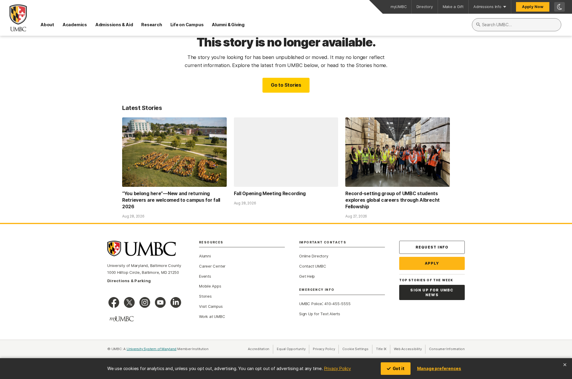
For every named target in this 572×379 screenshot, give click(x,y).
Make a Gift (453, 6)
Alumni (205, 256)
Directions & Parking (129, 280)
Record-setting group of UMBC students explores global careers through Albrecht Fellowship (392, 200)
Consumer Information (447, 349)
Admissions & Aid (114, 24)
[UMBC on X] (129, 302)
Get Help (307, 276)
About (47, 24)
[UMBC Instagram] (144, 302)
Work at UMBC (212, 316)
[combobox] (516, 24)
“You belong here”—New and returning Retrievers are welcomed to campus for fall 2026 (171, 200)
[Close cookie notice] (565, 365)
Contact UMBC (312, 266)
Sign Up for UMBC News (431, 292)
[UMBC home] (13, 18)
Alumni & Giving (228, 24)
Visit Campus (211, 306)
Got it (399, 368)
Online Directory (313, 256)
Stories (205, 296)
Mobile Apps (210, 286)
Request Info (432, 247)
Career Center (212, 266)
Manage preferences (439, 368)
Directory (424, 6)
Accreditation (258, 349)
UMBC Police (310, 303)
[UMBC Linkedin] (175, 302)
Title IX (383, 349)
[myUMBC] (121, 318)
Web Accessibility (409, 349)
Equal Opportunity (293, 349)
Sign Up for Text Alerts (319, 313)
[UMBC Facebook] (113, 302)
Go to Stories (286, 85)
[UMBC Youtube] (160, 302)
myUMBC (399, 6)
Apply (432, 263)
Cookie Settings (355, 349)
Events (205, 276)
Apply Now (532, 6)
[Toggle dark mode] (559, 7)
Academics (75, 24)
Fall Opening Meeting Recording (270, 193)
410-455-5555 (337, 303)
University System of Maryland (152, 349)
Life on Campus (187, 24)
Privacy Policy (337, 368)
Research (151, 24)
